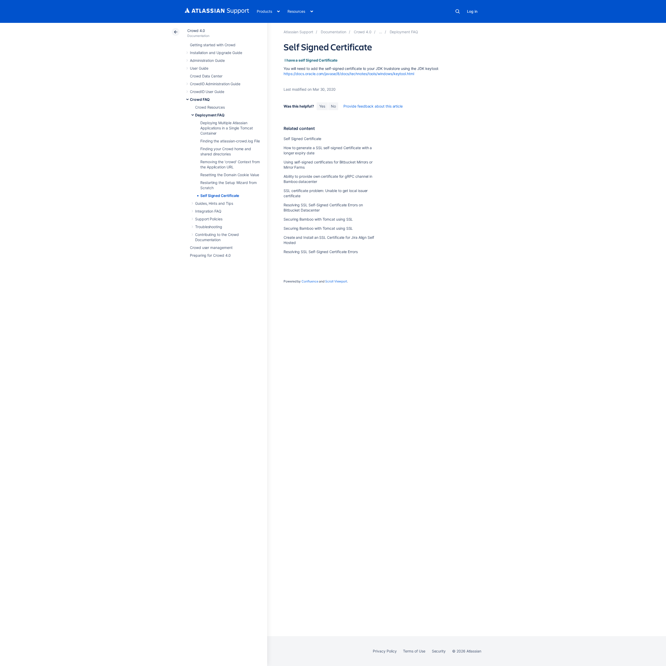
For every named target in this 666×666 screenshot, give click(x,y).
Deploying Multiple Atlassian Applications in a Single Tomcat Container (226, 128)
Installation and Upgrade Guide (216, 52)
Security (439, 651)
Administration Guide (207, 60)
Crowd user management (211, 247)
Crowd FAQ (200, 99)
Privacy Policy (384, 651)
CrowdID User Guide (207, 91)
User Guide (199, 68)
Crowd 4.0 (196, 30)
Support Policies (208, 219)
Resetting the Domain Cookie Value (229, 175)
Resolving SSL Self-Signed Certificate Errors (321, 251)
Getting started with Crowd (212, 45)
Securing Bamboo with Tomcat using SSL (318, 219)
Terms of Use (414, 651)
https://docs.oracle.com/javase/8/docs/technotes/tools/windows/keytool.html (349, 73)
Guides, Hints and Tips (214, 203)
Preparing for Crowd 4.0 (210, 255)
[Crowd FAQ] (380, 32)
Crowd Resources (210, 107)
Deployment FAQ (210, 115)
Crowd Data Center (206, 76)
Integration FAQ (208, 211)
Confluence (310, 281)
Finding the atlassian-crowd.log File (230, 141)
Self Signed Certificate (219, 195)
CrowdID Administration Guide (215, 84)
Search (457, 11)
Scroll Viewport (336, 281)
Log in (472, 11)
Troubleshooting (208, 227)
